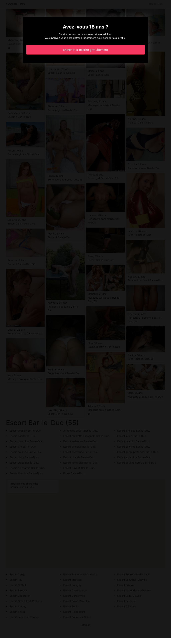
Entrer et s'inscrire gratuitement (85, 49)
